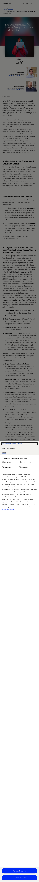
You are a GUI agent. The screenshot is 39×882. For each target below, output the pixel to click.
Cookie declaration (8, 448)
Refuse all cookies (19, 871)
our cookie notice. (8, 509)
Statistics (7, 467)
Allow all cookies (19, 878)
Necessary (8, 462)
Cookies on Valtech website (12, 444)
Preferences (26, 462)
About (4, 453)
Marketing (25, 467)
